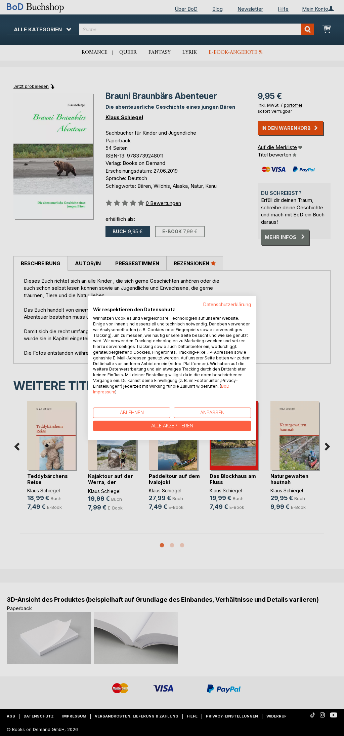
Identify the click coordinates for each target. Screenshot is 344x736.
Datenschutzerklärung (227, 304)
